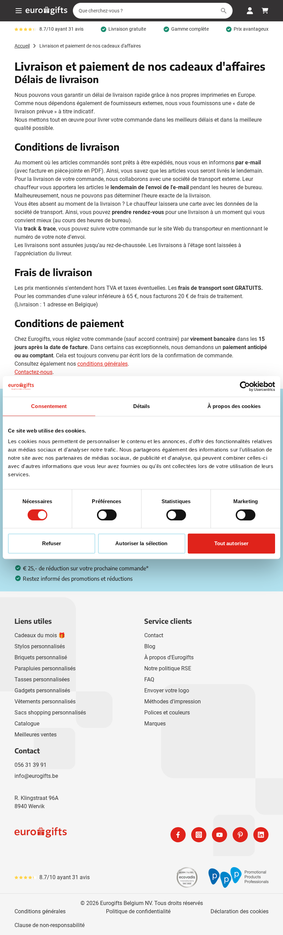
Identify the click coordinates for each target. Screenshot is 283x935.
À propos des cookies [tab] (234, 406)
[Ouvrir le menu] (18, 11)
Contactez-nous (33, 372)
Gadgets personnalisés (42, 690)
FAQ (149, 679)
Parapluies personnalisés (45, 668)
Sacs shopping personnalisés (50, 712)
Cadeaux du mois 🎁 (39, 635)
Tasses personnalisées (42, 679)
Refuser (51, 543)
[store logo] (76, 834)
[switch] (107, 514)
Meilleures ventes (35, 734)
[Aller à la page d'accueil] (46, 11)
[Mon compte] (249, 10)
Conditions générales (40, 911)
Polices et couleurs (167, 712)
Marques (155, 723)
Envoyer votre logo (166, 690)
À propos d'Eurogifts (169, 657)
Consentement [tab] (49, 406)
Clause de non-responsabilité (49, 925)
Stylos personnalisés (39, 646)
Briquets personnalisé (40, 657)
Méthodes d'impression (172, 701)
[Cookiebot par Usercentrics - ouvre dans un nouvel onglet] (245, 386)
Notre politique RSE (167, 668)
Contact (153, 635)
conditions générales (102, 363)
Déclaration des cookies (240, 911)
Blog (149, 646)
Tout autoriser (231, 543)
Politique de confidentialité (138, 911)
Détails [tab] (141, 406)
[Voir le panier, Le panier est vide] (265, 10)
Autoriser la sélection (141, 543)
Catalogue (26, 723)
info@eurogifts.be (36, 776)
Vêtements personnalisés (45, 701)
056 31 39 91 (30, 765)
